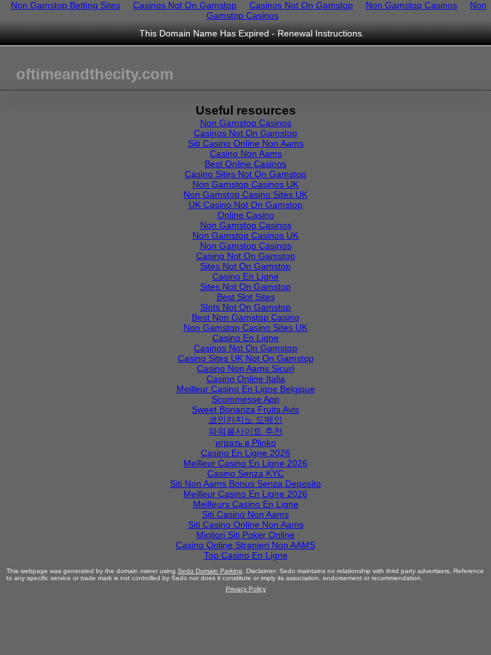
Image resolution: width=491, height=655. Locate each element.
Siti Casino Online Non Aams (246, 143)
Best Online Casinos (245, 164)
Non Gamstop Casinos (246, 123)
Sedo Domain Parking (210, 570)
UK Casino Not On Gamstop (245, 205)
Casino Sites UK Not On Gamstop (246, 358)
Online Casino (245, 215)
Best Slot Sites (246, 297)
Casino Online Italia (246, 379)
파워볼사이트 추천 (245, 431)
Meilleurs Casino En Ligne (246, 504)
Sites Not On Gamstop (245, 266)
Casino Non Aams (246, 153)
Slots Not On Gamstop (245, 307)
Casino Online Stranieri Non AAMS (245, 545)
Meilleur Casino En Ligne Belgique (245, 389)
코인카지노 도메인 (245, 419)
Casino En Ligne (245, 276)
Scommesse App (245, 399)
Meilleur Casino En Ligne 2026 (245, 463)
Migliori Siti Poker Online (245, 535)
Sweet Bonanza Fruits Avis (245, 409)
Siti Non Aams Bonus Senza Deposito (245, 483)
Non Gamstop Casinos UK (245, 184)
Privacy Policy (246, 588)
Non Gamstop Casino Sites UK (245, 194)
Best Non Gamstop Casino (245, 317)
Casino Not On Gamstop (245, 256)
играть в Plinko (245, 443)
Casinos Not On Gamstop (245, 133)
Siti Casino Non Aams (245, 514)
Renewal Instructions (319, 33)
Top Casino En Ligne (246, 555)
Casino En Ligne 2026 (245, 453)
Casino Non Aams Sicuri (245, 368)
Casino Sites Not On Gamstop (245, 174)
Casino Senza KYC (245, 473)
